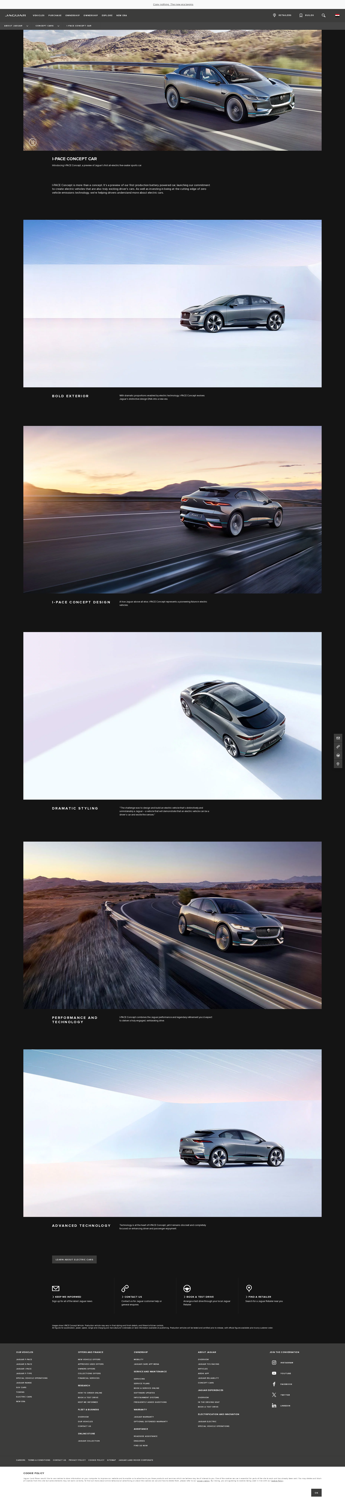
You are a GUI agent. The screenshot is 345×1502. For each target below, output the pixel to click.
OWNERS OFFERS (86, 1369)
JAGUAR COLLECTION (89, 1441)
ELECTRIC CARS (24, 1397)
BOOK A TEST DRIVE (88, 1398)
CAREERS (20, 1460)
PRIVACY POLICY (77, 1460)
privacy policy (203, 1481)
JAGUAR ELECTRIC (207, 1422)
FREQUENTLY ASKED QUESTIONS (150, 1402)
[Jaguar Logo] (15, 15)
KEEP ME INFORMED (88, 1402)
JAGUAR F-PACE (24, 1359)
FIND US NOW (141, 1446)
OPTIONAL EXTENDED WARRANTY (151, 1422)
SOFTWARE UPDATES (144, 1393)
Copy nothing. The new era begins (173, 4)
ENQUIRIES (139, 1441)
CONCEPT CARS (206, 1383)
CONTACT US (84, 1426)
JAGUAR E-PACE (24, 1364)
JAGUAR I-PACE (24, 1369)
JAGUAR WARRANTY (144, 1417)
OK (316, 1493)
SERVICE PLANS (142, 1384)
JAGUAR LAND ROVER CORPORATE (136, 1460)
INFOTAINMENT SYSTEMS (146, 1398)
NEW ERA (20, 1401)
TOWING (20, 1392)
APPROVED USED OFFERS (91, 1364)
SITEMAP (111, 1460)
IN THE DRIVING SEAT (209, 1402)
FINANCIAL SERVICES (89, 1378)
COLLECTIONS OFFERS (89, 1373)
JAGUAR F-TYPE (24, 1373)
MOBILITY (138, 1359)
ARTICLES (203, 1369)
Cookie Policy (277, 1481)
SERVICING (139, 1379)
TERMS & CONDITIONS (39, 1460)
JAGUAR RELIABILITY (208, 1378)
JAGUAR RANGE (24, 1383)
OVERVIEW (83, 1417)
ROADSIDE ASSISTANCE (146, 1436)
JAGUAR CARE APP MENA (146, 1364)
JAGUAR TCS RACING (208, 1364)
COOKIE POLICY (96, 1460)
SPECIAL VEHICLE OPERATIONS (32, 1378)
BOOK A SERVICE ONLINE (146, 1388)
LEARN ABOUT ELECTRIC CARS (74, 1259)
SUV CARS (21, 1387)
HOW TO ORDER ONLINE (90, 1393)
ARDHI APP (203, 1373)
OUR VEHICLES (85, 1422)
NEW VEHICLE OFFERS (89, 1359)
